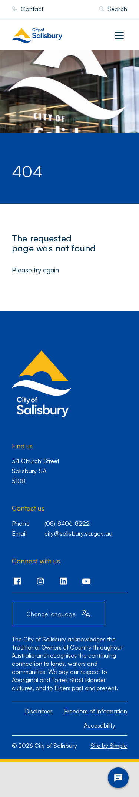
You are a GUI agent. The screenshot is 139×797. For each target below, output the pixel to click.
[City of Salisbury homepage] (52, 35)
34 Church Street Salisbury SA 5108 (36, 470)
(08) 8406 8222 (67, 523)
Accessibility (99, 725)
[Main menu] (119, 35)
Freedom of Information (95, 711)
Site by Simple (108, 745)
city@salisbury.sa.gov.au (78, 533)
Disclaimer (38, 711)
